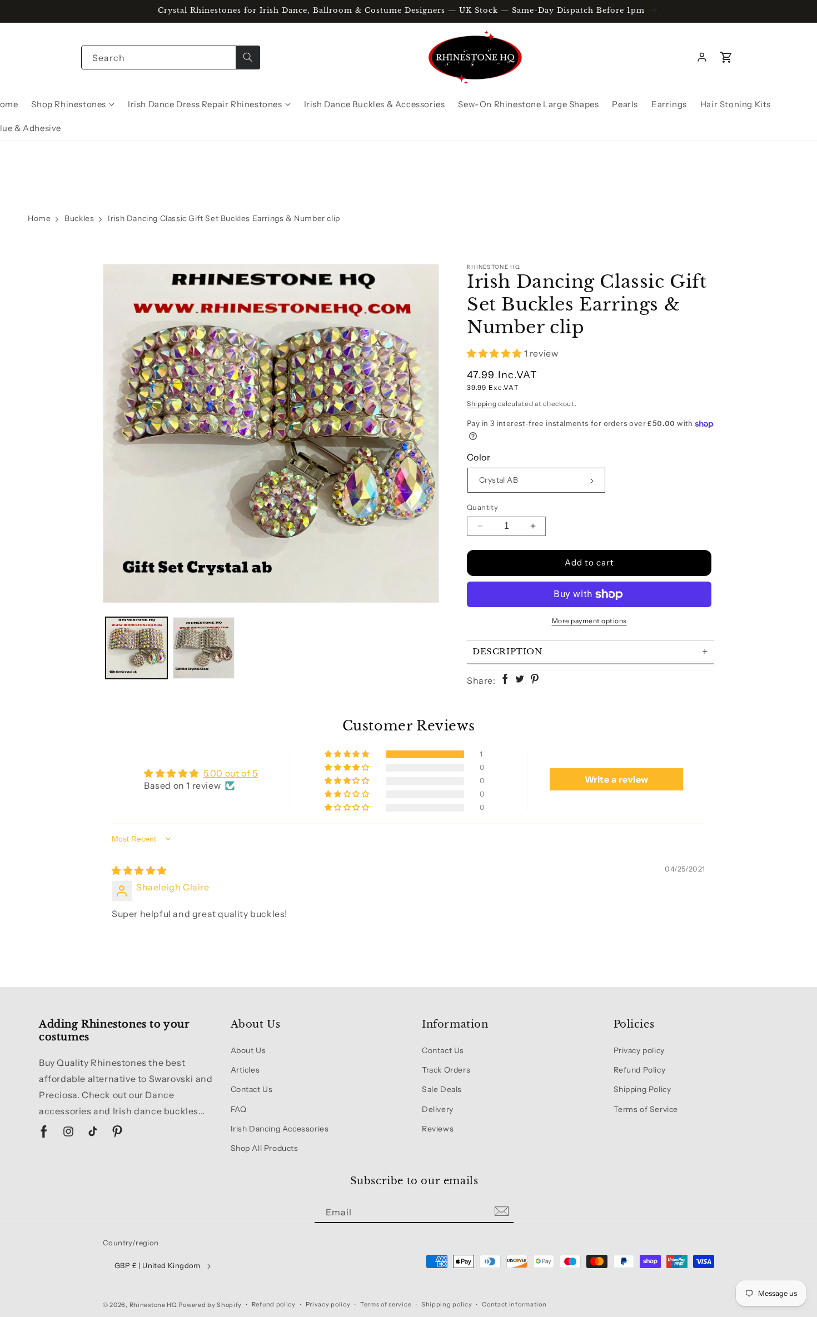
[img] (139, 870)
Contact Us (252, 1089)
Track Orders (446, 1070)
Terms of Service (646, 1109)
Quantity (482, 507)
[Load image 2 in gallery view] (204, 648)
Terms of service (385, 1304)
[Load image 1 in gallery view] (136, 648)
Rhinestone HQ (153, 1305)
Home (39, 218)
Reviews (438, 1129)
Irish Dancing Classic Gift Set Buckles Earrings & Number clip (224, 218)
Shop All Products (264, 1148)
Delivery (438, 1109)
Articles (245, 1070)
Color (478, 457)
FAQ (239, 1109)
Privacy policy (639, 1050)
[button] (726, 57)
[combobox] (170, 57)
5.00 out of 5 (230, 773)
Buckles (79, 218)
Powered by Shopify (210, 1305)
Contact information (514, 1304)
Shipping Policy (642, 1089)
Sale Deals (442, 1089)
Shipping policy (446, 1304)
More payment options (589, 621)
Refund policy (274, 1304)
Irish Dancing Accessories (280, 1129)
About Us (248, 1050)
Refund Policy (640, 1070)
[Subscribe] (501, 1211)
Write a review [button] (617, 779)
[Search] (248, 57)
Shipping (482, 403)
